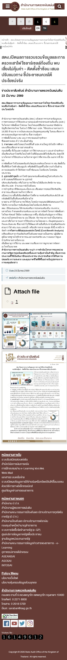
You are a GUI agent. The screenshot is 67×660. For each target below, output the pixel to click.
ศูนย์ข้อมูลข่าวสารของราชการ (17, 490)
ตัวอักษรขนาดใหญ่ (29, 21)
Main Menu (7, 6)
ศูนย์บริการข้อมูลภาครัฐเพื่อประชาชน (21, 534)
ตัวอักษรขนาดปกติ (12, 21)
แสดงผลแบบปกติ (46, 21)
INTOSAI (7, 565)
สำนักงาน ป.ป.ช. (11, 503)
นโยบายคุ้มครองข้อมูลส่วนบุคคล (19, 582)
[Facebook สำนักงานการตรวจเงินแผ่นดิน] (7, 626)
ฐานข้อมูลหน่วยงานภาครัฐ (16, 539)
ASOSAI (7, 561)
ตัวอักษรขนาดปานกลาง (20, 21)
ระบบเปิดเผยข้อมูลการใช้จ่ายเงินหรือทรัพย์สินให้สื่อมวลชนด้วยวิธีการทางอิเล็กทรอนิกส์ (33, 484)
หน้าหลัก (5, 40)
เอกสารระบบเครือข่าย (13, 477)
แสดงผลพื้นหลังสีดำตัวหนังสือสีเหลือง (54, 21)
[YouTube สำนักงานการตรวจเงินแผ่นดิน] (15, 626)
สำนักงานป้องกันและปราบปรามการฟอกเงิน (25, 521)
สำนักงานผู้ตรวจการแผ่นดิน (17, 508)
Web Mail (7, 473)
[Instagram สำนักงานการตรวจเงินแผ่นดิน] (30, 626)
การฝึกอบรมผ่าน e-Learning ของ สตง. (23, 468)
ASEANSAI (8, 556)
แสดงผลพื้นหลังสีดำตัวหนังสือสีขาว (37, 21)
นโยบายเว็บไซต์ (10, 578)
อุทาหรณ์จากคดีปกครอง (15, 552)
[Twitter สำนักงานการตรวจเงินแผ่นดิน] (22, 626)
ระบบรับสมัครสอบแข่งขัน (15, 459)
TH (44, 28)
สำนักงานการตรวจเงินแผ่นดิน (33, 8)
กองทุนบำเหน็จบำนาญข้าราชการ (19, 525)
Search (59, 6)
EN (37, 28)
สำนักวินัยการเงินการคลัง (15, 464)
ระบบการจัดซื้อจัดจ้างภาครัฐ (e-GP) (21, 530)
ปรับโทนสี (26, 28)
